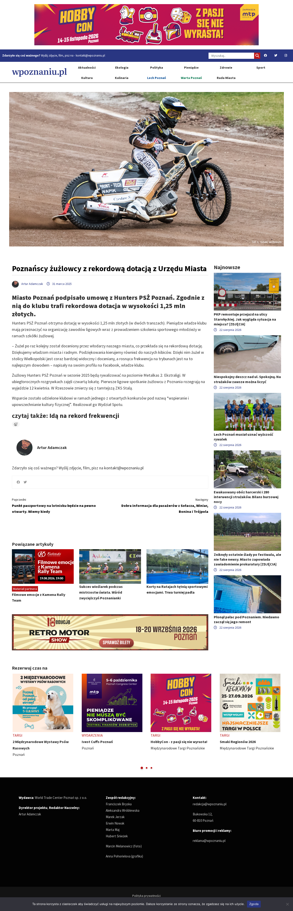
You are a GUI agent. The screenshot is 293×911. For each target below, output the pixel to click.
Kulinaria (121, 78)
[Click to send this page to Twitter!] (25, 482)
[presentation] (16, 722)
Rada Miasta (226, 78)
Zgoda (253, 904)
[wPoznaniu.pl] (39, 72)
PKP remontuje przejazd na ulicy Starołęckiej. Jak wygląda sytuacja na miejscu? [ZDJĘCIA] (245, 319)
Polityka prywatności (146, 896)
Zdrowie (226, 67)
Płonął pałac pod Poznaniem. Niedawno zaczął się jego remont (246, 619)
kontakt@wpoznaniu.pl (90, 55)
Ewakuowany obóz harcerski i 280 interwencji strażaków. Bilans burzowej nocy (246, 497)
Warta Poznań (191, 78)
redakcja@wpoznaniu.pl (209, 804)
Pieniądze (191, 67)
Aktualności (87, 67)
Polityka (156, 67)
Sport (260, 67)
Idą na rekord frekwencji (83, 415)
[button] (141, 768)
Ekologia (121, 67)
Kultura (87, 78)
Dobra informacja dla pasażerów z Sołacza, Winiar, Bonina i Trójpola (164, 505)
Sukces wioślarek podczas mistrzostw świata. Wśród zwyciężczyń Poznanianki (101, 592)
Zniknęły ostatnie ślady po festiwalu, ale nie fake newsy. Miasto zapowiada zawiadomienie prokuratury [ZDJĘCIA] (247, 559)
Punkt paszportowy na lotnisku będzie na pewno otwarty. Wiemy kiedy (54, 505)
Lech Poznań (156, 78)
